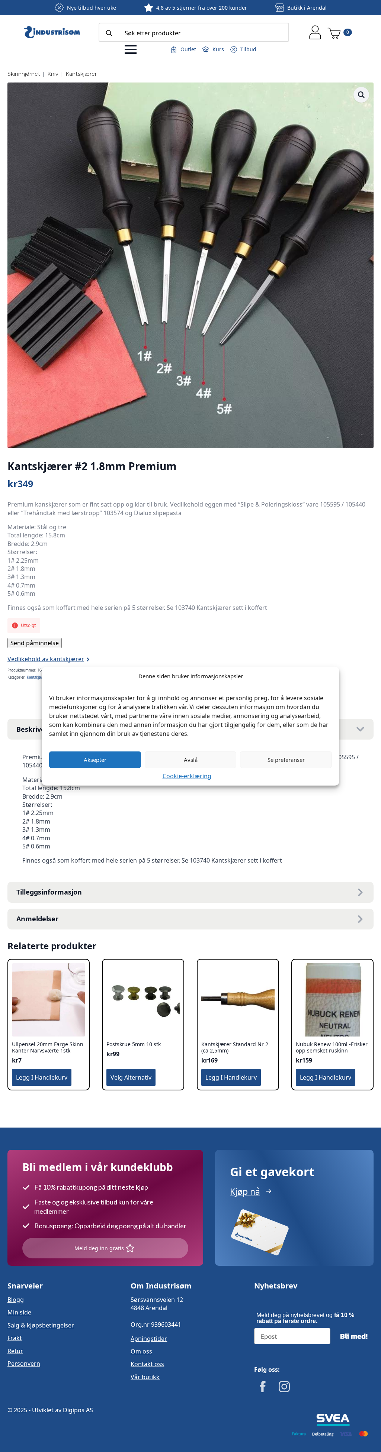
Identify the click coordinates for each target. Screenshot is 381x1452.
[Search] (109, 33)
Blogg (15, 1300)
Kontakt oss (147, 1364)
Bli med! (354, 1336)
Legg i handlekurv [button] (41, 1077)
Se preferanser (286, 759)
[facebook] (262, 1386)
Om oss (141, 1351)
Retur (15, 1351)
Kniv (52, 74)
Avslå (191, 759)
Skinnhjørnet (23, 74)
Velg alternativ (131, 1077)
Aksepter (95, 759)
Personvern (23, 1363)
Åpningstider (149, 1339)
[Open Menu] (131, 49)
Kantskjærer (81, 74)
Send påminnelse (34, 643)
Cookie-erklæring (187, 776)
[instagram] (284, 1386)
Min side (19, 1312)
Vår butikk (145, 1377)
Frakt (14, 1338)
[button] (361, 95)
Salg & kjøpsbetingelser (40, 1325)
